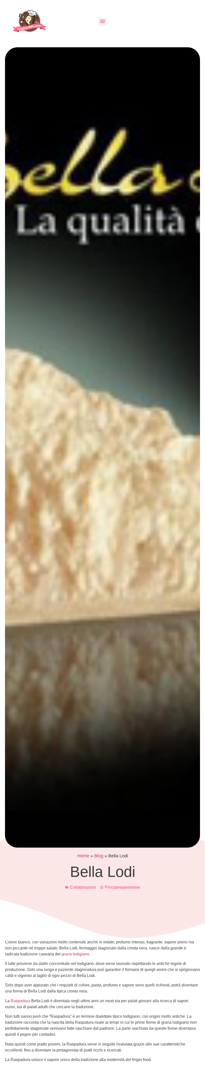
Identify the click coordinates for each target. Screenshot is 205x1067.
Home (83, 855)
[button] (102, 21)
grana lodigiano (75, 954)
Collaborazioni (83, 887)
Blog (98, 855)
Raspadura (20, 1001)
